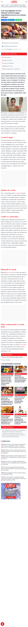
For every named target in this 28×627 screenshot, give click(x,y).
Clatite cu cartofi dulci (8, 63)
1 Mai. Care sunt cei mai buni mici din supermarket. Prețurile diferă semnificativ (20, 400)
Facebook (5, 19)
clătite (16, 357)
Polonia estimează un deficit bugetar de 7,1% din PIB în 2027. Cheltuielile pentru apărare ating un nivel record (13, 457)
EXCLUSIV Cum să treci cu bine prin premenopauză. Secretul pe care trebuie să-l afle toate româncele (21, 420)
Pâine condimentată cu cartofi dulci (11, 69)
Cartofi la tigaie (7, 57)
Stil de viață (4, 373)
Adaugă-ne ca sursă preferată (11, 43)
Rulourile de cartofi (7, 66)
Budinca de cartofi (7, 60)
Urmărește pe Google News (10, 46)
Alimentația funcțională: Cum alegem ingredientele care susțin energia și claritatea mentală (20, 379)
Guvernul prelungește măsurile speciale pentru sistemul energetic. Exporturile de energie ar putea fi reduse (14, 468)
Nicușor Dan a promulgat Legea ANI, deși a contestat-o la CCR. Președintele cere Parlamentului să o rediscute (13, 463)
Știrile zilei (6, 441)
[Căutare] (26, 2)
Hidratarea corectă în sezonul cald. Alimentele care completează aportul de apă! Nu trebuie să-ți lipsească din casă (7, 400)
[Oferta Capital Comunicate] (14, 491)
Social (8, 360)
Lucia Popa (8, 49)
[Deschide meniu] (2, 2)
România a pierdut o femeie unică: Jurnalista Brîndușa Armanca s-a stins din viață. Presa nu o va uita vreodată (13, 451)
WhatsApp (19, 19)
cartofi (9, 272)
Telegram (12, 19)
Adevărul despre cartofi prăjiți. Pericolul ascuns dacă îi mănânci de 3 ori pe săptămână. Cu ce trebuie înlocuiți (7, 420)
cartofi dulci (23, 344)
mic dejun (17, 193)
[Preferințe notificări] (2, 624)
